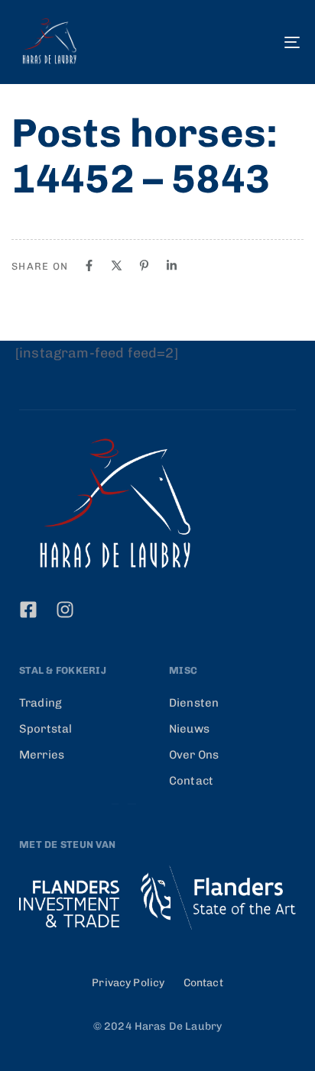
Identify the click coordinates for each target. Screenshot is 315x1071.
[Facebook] (89, 265)
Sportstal (45, 729)
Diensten (194, 703)
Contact (191, 781)
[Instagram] (65, 609)
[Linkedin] (171, 265)
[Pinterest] (144, 265)
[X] (116, 265)
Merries (41, 755)
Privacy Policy (128, 982)
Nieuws (189, 729)
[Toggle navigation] (252, 42)
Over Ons (194, 755)
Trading (40, 703)
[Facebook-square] (28, 609)
